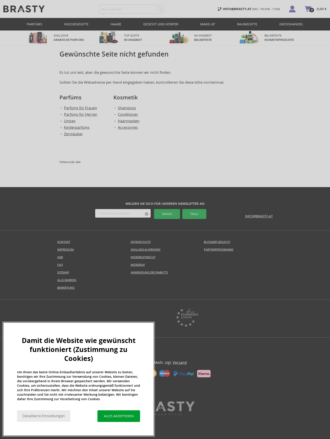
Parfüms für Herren (80, 114)
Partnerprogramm (218, 249)
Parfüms (34, 24)
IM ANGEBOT (203, 38)
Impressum (65, 249)
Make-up (207, 24)
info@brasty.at (259, 216)
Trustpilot (143, 318)
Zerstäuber (73, 134)
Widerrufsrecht (143, 257)
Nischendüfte (76, 24)
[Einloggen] (292, 9)
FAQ (60, 265)
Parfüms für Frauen (80, 108)
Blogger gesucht (217, 242)
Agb (60, 257)
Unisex (69, 121)
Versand (180, 362)
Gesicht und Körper (160, 24)
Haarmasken (128, 121)
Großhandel (291, 24)
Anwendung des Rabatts (149, 272)
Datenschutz (141, 242)
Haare (115, 24)
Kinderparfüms (77, 127)
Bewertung (66, 288)
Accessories (128, 127)
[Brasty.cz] (165, 413)
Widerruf (138, 265)
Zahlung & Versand (145, 249)
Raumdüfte (247, 24)
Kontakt (63, 242)
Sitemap (63, 272)
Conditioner (128, 114)
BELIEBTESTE (279, 38)
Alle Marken (66, 280)
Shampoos (127, 108)
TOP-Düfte (133, 38)
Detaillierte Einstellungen (43, 416)
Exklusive (69, 38)
